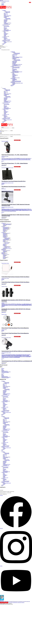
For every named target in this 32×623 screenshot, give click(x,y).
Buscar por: (1, 130)
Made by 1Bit (1, 600)
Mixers (13, 80)
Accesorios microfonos (7, 39)
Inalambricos (5, 38)
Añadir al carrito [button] (4, 165)
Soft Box (5, 17)
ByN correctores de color (7, 30)
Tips (2, 374)
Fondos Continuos (5, 239)
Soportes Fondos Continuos (7, 248)
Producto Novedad (4, 253)
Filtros (12, 66)
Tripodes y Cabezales (15, 72)
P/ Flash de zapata (17, 60)
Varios (13, 84)
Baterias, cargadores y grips (8, 41)
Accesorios (13, 82)
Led (4, 13)
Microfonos (13, 78)
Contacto (3, 3)
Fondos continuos (6, 16)
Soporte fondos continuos (7, 15)
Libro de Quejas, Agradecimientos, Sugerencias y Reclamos (16, 602)
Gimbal (13, 76)
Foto (4, 31)
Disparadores (14, 54)
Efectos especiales (6, 26)
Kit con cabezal (6, 33)
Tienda (2, 4)
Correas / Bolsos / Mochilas (6, 40)
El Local (3, 369)
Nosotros (3, 370)
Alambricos (5, 37)
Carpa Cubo (14, 62)
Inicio (0, 131)
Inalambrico (3, 286)
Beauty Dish (5, 19)
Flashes (13, 52)
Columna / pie (6, 14)
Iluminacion (3, 10)
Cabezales (5, 34)
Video (5, 32)
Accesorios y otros (6, 36)
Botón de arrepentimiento (4, 602)
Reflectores (5, 20)
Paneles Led (6, 243)
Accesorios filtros (6, 25)
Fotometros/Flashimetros (17, 64)
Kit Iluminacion (6, 23)
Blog (3, 44)
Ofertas (3, 43)
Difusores (5, 21)
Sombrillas (14, 58)
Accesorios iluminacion (7, 24)
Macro (13, 70)
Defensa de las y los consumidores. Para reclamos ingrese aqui (21, 601)
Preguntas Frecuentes (5, 376)
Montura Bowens (8, 18)
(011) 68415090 (3, 2)
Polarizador (5, 28)
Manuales (3, 368)
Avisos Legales (2, 601)
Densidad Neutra (6, 29)
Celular (5, 35)
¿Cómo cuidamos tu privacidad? (8, 601)
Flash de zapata (8, 12)
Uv (12, 68)
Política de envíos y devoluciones (6, 371)
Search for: (1, 45)
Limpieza (5, 42)
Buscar (11, 130)
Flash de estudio (8, 11)
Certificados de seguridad (5, 372)
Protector (5, 27)
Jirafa (13, 56)
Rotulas (5, 22)
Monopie (13, 74)
